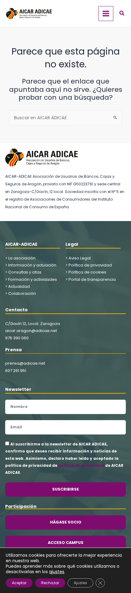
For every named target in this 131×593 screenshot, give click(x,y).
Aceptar (19, 582)
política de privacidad (81, 465)
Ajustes (80, 582)
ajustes (56, 571)
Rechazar (50, 582)
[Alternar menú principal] (105, 13)
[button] (122, 14)
